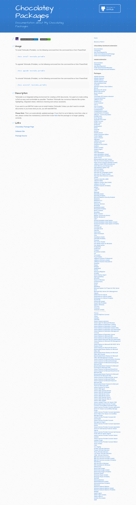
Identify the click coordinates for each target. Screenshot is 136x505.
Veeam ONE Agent (99, 389)
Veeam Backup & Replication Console (105, 326)
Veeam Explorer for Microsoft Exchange (105, 361)
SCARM (96, 273)
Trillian (96, 316)
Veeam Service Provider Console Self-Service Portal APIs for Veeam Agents (107, 433)
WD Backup (97, 461)
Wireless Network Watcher (101, 486)
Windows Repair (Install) (101, 475)
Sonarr (96, 283)
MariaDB (96, 192)
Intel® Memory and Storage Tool (103, 166)
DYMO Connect (98, 121)
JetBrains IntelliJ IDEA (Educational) (104, 164)
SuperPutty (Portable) (100, 303)
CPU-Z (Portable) (99, 108)
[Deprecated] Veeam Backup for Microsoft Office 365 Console (106, 353)
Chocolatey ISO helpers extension (104, 96)
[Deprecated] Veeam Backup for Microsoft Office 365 (106, 350)
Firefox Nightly (98, 136)
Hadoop (96, 151)
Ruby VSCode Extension (101, 452)
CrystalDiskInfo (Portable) (101, 113)
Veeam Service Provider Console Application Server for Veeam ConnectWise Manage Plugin (107, 408)
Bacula (96, 88)
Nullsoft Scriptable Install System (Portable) (106, 224)
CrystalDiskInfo (98, 109)
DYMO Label (97, 123)
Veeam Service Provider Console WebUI (105, 442)
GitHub (110, 8)
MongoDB (97, 205)
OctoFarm (97, 225)
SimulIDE (96, 278)
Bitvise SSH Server (99, 91)
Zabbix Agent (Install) (100, 495)
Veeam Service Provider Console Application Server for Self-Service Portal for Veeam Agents (107, 428)
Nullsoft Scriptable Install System (103, 220)
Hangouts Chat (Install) (100, 144)
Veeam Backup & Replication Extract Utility (106, 328)
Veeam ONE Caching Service (102, 390)
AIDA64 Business (99, 76)
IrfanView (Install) (99, 171)
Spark (95, 285)
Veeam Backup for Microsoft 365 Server (105, 347)
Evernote (96, 129)
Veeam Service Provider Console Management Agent (103, 421)
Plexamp (96, 240)
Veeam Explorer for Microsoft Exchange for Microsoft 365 (106, 363)
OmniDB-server (98, 228)
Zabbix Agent (98, 493)
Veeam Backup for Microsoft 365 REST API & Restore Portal (107, 345)
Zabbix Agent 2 (98, 496)
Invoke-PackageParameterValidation (104, 69)
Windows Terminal (99, 204)
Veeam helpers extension (101, 321)
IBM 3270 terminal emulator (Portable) (105, 460)
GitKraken (97, 139)
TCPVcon (96, 306)
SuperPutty (97, 300)
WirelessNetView (99, 480)
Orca (95, 235)
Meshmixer (97, 202)
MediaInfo (97, 199)
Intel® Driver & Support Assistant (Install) (105, 162)
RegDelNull (97, 268)
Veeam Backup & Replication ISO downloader (107, 329)
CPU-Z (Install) (98, 106)
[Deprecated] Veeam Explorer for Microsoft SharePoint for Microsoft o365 (106, 375)
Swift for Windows (99, 305)
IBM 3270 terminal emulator (102, 457)
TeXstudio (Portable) (100, 311)
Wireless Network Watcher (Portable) (104, 490)
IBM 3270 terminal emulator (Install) (104, 458)
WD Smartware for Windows (102, 465)
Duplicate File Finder (100, 119)
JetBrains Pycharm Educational (103, 261)
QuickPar (96, 263)
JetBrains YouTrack (99, 184)
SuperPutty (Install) (99, 301)
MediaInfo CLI (98, 200)
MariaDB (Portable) (99, 195)
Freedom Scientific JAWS (101, 179)
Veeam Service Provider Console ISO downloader (105, 418)
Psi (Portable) (98, 257)
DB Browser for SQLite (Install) (103, 296)
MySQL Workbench (99, 217)
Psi (95, 253)
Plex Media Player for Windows (103, 243)
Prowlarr (96, 250)
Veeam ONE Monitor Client (102, 394)
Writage (96, 491)
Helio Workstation (99, 152)
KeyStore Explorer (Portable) (102, 185)
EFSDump (97, 124)
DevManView (98, 116)
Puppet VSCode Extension (101, 450)
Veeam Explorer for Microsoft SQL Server (106, 377)
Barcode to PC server (100, 90)
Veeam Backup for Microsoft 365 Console (106, 338)
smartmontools (98, 281)
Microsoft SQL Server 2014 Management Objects (106, 292)
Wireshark (97, 485)
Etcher (96, 128)
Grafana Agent (98, 149)
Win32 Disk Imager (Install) (102, 470)
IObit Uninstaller (98, 169)
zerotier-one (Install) (100, 498)
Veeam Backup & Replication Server (104, 334)
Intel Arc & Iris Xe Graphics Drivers (104, 161)
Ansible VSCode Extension (102, 448)
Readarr (96, 266)
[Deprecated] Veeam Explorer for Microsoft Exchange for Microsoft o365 (106, 366)
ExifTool (96, 131)
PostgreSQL (97, 247)
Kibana (96, 187)
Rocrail (96, 270)
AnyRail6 (96, 85)
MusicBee (97, 212)
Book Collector (98, 93)
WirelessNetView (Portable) (102, 483)
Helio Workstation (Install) (101, 154)
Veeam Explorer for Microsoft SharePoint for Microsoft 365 (106, 371)
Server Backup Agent (100, 275)
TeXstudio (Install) (99, 309)
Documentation (98, 49)
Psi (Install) (97, 255)
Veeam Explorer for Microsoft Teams (104, 379)
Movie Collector (98, 210)
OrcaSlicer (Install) (99, 237)
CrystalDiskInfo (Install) (100, 111)
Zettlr (95, 500)
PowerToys (97, 248)
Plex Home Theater (99, 242)
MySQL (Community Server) (102, 215)
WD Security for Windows (101, 463)
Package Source (21, 136)
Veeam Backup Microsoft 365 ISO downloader (107, 339)
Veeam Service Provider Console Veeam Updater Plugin (106, 439)
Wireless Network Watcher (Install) (104, 488)
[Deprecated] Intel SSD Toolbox (103, 159)
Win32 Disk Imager (99, 468)
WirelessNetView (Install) (101, 481)
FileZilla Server (98, 133)
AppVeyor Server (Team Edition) (103, 86)
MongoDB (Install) (99, 207)
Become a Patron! (99, 42)
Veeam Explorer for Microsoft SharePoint (105, 369)
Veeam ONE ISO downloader (102, 392)
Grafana (96, 146)
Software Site (20, 131)
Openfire (96, 230)
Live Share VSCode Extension (103, 453)
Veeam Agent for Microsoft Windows (104, 323)
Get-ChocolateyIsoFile (100, 52)
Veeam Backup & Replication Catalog (105, 324)
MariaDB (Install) (99, 194)
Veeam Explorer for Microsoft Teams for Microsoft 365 (105, 381)
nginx (95, 219)
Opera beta (97, 232)
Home (96, 38)
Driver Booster (98, 118)
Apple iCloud (98, 157)
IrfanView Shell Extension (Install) (103, 176)
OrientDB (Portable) (99, 238)
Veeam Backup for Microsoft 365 (103, 336)
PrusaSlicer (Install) (99, 252)
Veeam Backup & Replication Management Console (106, 332)
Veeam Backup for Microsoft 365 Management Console (107, 342)
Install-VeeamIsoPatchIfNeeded (103, 67)
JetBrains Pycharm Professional (103, 258)
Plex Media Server (99, 245)
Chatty (96, 95)
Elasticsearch (98, 126)
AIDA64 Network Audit (100, 81)
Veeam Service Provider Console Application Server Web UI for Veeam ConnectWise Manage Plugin (107, 413)
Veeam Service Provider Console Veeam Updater (106, 436)
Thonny (96, 313)
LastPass (96, 189)
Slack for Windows (99, 280)
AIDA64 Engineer (99, 78)
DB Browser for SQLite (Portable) (103, 298)
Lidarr (95, 190)
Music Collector (98, 214)
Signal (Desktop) (99, 276)
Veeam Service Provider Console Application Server (107, 424)
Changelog (97, 50)
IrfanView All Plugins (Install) (102, 174)
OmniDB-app (98, 227)
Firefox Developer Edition (101, 134)
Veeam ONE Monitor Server (102, 395)
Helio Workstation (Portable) (102, 156)
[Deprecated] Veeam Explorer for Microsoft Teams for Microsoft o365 (106, 384)
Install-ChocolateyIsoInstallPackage (104, 54)
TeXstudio (97, 308)
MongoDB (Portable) (100, 209)
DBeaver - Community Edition (102, 114)
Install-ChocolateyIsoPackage (102, 55)
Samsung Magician (99, 271)
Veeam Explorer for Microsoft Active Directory (107, 359)
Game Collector (98, 138)
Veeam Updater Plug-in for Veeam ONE (105, 402)
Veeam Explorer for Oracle (101, 387)
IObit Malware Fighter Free (101, 167)
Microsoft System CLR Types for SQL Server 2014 (106, 289)
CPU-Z (96, 104)
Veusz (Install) (98, 443)
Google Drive (98, 143)
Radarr (96, 265)
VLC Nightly (97, 447)
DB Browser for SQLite (100, 295)
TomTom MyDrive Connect (101, 314)
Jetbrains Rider (98, 180)
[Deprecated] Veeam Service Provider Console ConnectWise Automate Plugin (105, 404)
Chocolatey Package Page (24, 127)
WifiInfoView (97, 466)
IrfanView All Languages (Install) (103, 172)
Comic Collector (98, 103)
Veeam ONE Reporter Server (102, 397)
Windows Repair (99, 473)
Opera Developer (99, 233)
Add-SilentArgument (100, 66)
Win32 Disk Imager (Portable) (102, 471)
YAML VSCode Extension (101, 455)
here (55, 115)
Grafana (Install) (98, 147)
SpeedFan (97, 286)
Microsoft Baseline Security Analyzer (104, 197)
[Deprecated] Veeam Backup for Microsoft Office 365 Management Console (106, 356)
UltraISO (96, 318)
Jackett (96, 177)
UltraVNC (97, 319)
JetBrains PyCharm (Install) (102, 260)
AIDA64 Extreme (99, 80)
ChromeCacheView (99, 98)
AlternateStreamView (100, 83)
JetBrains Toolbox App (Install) (103, 182)
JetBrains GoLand (99, 141)
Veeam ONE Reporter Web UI (102, 399)
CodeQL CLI (97, 101)
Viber (95, 445)
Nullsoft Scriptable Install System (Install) (105, 222)
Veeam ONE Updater (100, 400)
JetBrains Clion (98, 99)
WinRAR (96, 478)
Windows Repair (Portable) (102, 476)
